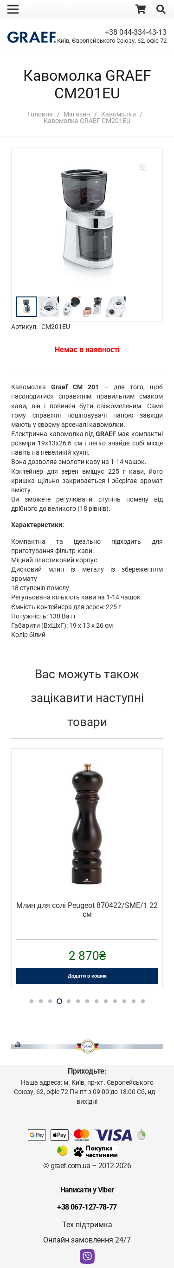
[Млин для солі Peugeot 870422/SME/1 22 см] (87, 769)
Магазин (77, 114)
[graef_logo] (31, 37)
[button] (161, 9)
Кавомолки (118, 114)
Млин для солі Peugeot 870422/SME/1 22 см (87, 910)
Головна (40, 114)
